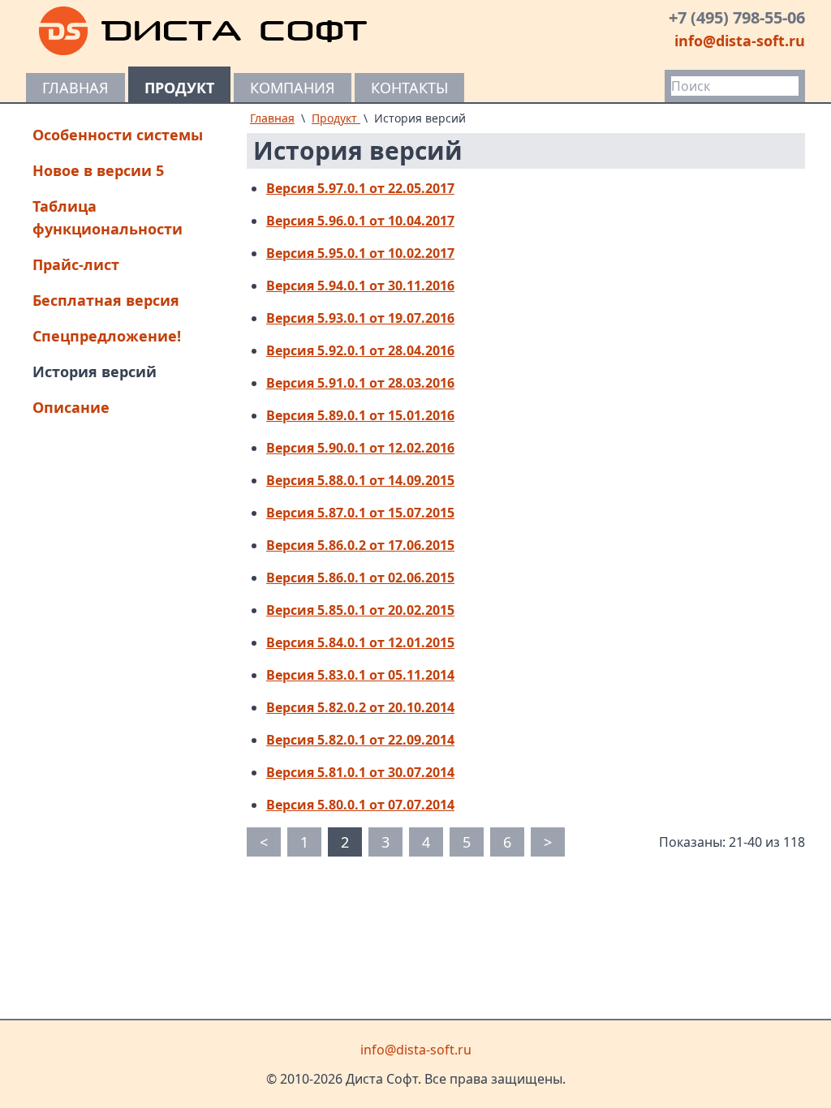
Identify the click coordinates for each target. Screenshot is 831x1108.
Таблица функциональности (107, 217)
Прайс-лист (75, 264)
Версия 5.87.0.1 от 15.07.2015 (360, 513)
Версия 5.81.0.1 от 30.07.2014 (360, 772)
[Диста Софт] (203, 30)
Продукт (179, 87)
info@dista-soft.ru (739, 40)
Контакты (409, 87)
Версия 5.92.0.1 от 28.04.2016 (360, 350)
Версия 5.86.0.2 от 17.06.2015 (360, 545)
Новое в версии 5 (98, 170)
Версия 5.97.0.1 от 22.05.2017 (360, 188)
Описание (71, 407)
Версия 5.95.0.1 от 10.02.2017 (360, 253)
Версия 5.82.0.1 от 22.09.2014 (360, 740)
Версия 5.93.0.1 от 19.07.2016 (360, 318)
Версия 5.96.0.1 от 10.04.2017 (360, 221)
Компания (292, 87)
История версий (94, 371)
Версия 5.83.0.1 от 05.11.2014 (360, 675)
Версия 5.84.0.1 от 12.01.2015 (360, 642)
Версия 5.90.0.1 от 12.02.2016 (360, 448)
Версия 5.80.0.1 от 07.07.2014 (360, 805)
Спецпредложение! (106, 336)
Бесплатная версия (105, 300)
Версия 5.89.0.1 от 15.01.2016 (360, 415)
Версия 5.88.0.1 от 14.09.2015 (360, 480)
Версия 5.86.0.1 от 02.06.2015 (360, 577)
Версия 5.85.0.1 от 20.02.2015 (360, 610)
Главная (75, 87)
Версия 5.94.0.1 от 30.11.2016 (360, 285)
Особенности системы (117, 134)
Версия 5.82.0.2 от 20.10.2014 (360, 707)
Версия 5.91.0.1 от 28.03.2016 (360, 383)
